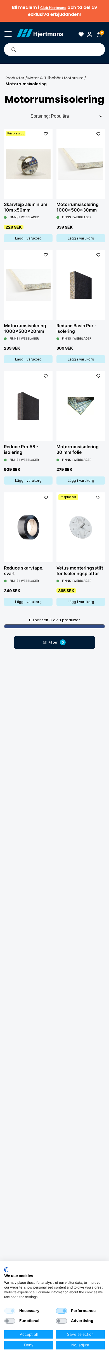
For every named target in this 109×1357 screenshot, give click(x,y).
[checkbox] (9, 1311)
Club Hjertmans (53, 8)
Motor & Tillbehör (44, 78)
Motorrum (74, 78)
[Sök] (14, 49)
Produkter (15, 78)
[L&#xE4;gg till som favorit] (46, 134)
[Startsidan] (39, 34)
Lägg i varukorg (28, 238)
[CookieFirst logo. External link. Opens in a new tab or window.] (6, 1269)
